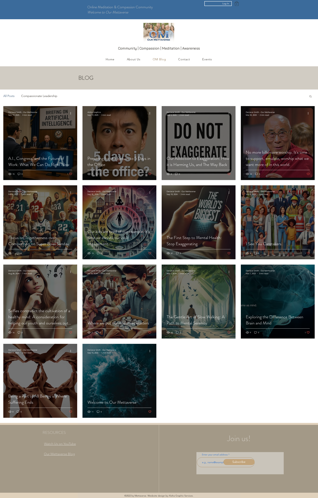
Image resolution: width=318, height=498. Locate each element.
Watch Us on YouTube (60, 444)
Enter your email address (215, 454)
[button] (237, 3)
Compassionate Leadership (39, 96)
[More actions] (72, 113)
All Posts (9, 96)
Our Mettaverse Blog (59, 454)
